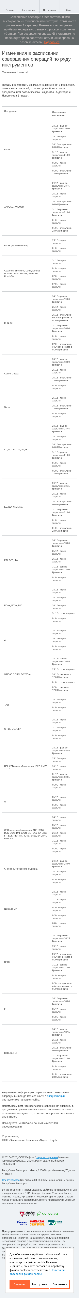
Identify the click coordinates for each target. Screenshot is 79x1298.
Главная (10, 10)
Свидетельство (11, 1180)
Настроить (39, 1284)
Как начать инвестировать (31, 10)
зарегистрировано (47, 1157)
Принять (19, 1284)
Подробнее (52, 42)
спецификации (56, 1095)
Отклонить (60, 1284)
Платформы (49, 10)
